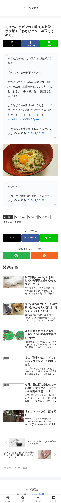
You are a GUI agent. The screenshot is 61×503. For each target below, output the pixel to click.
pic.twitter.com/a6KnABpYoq (23, 119)
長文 (9, 217)
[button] (54, 427)
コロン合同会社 (36, 494)
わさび (34, 217)
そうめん (22, 217)
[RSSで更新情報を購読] (44, 255)
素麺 (19, 222)
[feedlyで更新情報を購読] (16, 255)
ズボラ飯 (46, 217)
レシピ (9, 222)
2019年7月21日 (35, 133)
